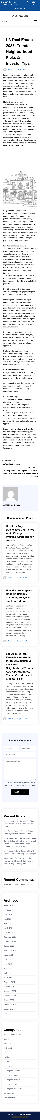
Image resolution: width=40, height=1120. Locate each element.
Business (7, 1044)
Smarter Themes (23, 1117)
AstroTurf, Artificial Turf (12, 1035)
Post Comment (20, 792)
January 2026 (9, 932)
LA (5, 1053)
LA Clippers (8, 1057)
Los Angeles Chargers (11, 464)
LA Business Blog (20, 16)
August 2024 (8, 1009)
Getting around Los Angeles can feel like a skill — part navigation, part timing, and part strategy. (20, 473)
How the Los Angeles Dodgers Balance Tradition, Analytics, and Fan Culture (19, 832)
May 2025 (7, 968)
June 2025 (8, 964)
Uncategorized (9, 1098)
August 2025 (8, 955)
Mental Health (9, 1093)
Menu (4, 21)
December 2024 (10, 991)
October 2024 (9, 1000)
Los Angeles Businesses (13, 1071)
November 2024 (10, 996)
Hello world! (30, 884)
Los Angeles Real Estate (13, 1089)
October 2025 (9, 946)
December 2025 (10, 937)
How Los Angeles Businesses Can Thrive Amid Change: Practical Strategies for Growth (19, 824)
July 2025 (7, 959)
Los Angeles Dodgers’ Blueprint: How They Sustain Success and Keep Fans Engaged (20, 852)
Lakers (6, 1062)
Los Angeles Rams (11, 1084)
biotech (6, 1039)
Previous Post (10, 460)
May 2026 (7, 919)
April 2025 (7, 973)
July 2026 (7, 910)
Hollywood (8, 1048)
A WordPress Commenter (13, 884)
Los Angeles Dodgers (12, 1080)
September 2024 (10, 1005)
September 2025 (10, 950)
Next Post (31, 467)
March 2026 (8, 928)
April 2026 (7, 923)
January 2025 (9, 987)
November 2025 (10, 941)
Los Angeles (8, 1066)
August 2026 (8, 905)
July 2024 (7, 1014)
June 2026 (8, 914)
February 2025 (9, 982)
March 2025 (8, 978)
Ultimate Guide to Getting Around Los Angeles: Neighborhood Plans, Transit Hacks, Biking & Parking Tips (18, 861)
